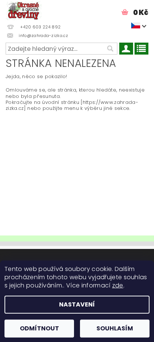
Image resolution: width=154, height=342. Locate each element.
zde (117, 285)
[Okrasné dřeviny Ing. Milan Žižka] (24, 9)
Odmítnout (39, 328)
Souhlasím (114, 328)
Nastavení (77, 304)
